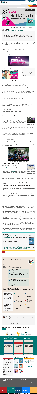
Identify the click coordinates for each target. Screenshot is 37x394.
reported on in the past (8, 164)
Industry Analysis (8, 301)
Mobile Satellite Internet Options (8, 237)
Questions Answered (24, 74)
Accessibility (28, 393)
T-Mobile (15, 30)
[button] (35, 3)
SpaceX (8, 254)
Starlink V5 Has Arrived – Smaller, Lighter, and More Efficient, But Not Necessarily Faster (15, 248)
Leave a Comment (23, 30)
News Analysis (10, 30)
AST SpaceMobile (7, 167)
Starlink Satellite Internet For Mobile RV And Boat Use (11, 235)
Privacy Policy (19, 393)
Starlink (10, 254)
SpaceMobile (12, 254)
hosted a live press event (24, 41)
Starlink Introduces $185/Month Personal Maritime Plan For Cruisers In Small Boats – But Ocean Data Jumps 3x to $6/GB (8, 293)
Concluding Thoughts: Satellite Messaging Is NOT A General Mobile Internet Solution (27, 73)
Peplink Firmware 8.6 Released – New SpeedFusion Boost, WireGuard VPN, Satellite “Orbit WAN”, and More (8, 309)
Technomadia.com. (13, 379)
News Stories (8, 295)
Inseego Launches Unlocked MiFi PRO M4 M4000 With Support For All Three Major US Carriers (8, 304)
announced (13, 171)
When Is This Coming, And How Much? (26, 71)
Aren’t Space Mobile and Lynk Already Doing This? (27, 72)
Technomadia (22, 322)
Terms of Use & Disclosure (24, 393)
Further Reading (24, 75)
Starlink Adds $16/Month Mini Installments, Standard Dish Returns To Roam (14, 246)
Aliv (14, 175)
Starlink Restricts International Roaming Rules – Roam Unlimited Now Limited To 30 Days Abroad (17, 247)
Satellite (6, 254)
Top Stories (13, 30)
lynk (14, 254)
